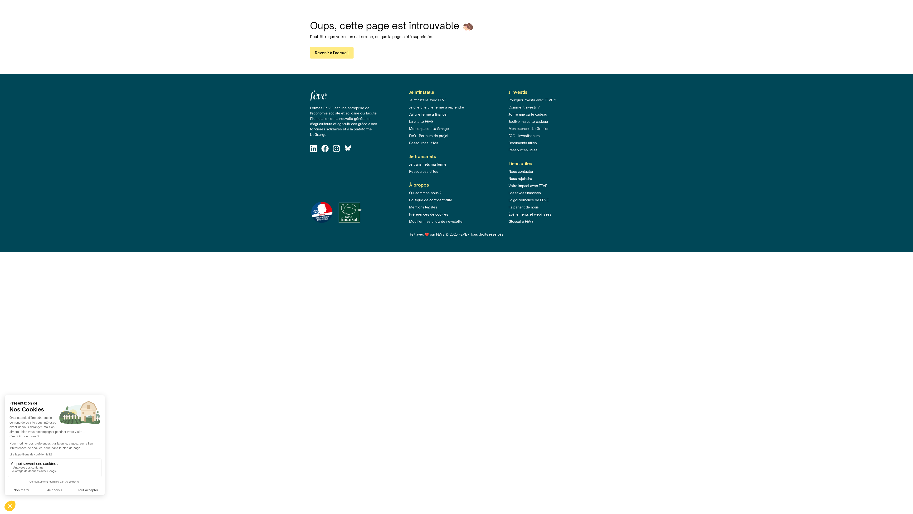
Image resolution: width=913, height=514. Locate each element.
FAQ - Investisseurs (524, 136)
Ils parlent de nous (524, 207)
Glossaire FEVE (521, 221)
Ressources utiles (423, 143)
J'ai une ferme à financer (428, 114)
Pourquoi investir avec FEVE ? (532, 100)
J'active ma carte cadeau (528, 121)
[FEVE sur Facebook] (326, 149)
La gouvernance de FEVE (529, 200)
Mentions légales (423, 207)
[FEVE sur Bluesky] (349, 149)
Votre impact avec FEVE (528, 186)
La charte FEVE (421, 121)
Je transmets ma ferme (428, 164)
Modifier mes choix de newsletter (436, 221)
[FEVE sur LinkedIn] (315, 149)
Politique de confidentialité (430, 200)
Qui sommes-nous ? (425, 193)
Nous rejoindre (520, 179)
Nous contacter (521, 171)
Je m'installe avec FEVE (428, 100)
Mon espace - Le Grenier (529, 129)
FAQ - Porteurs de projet (428, 136)
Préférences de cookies (428, 214)
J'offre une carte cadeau (528, 114)
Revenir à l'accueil (332, 52)
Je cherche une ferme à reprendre (436, 107)
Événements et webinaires (530, 214)
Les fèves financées (525, 193)
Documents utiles (523, 143)
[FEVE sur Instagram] (337, 149)
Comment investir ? (524, 107)
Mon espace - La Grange (429, 129)
